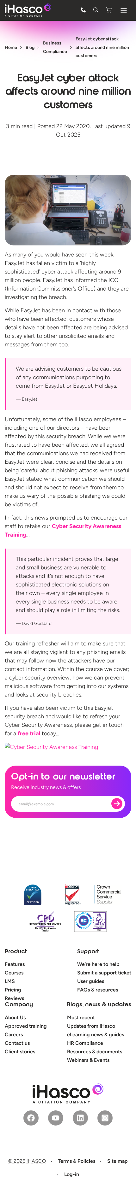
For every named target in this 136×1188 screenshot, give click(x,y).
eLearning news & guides (95, 1035)
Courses (14, 973)
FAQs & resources (97, 990)
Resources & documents (94, 1052)
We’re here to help (98, 964)
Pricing (13, 990)
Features (15, 964)
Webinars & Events (88, 1060)
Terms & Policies (76, 1161)
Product (16, 952)
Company (19, 1005)
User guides (90, 981)
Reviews (14, 998)
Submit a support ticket (104, 973)
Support (88, 952)
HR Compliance (85, 1043)
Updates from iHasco (91, 1026)
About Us (15, 1017)
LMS (10, 981)
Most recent (81, 1017)
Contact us (17, 1043)
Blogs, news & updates (99, 1005)
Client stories (20, 1052)
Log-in (71, 1174)
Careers (14, 1035)
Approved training (26, 1026)
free (29, 733)
